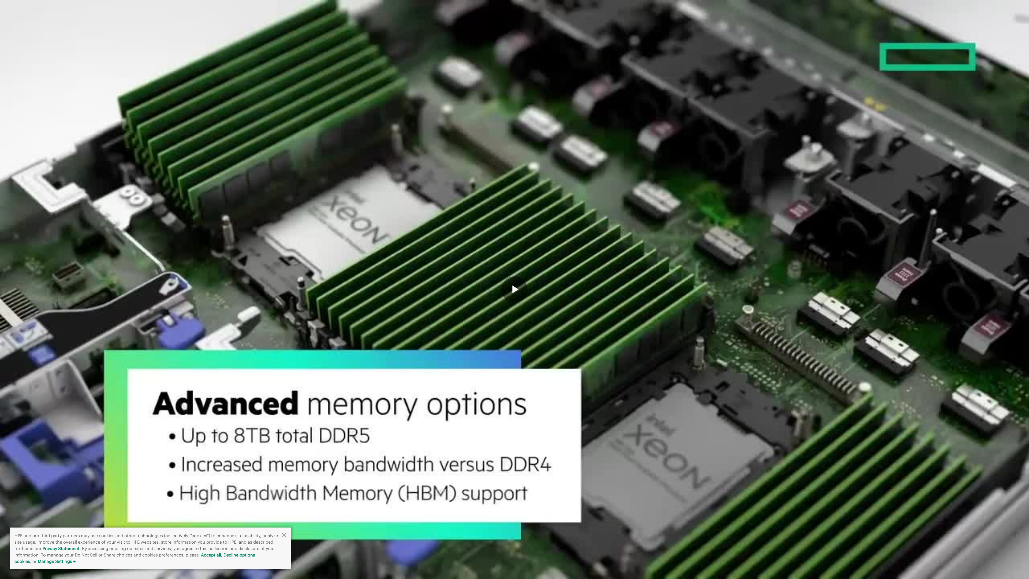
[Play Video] (514, 289)
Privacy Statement (61, 548)
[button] (284, 535)
